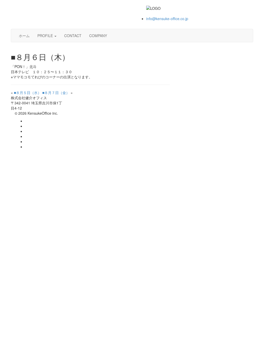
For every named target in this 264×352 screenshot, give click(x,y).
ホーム (24, 35)
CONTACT (72, 35)
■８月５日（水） (27, 92)
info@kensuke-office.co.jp (167, 18)
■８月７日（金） (56, 92)
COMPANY (98, 35)
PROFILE (45, 35)
